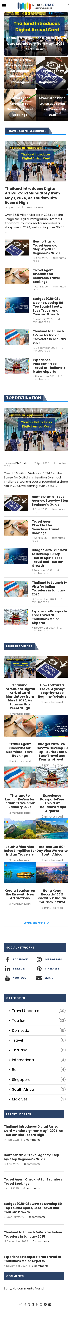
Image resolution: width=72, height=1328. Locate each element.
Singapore (39, 1079)
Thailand (39, 1050)
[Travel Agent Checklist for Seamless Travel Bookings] (17, 276)
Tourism (39, 1020)
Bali (39, 1069)
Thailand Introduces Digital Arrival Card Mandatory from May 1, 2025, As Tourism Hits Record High (32, 195)
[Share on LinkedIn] (37, 1304)
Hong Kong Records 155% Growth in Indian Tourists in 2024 (52, 896)
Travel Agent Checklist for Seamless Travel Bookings (46, 276)
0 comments (32, 1140)
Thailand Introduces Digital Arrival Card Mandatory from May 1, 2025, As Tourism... (36, 43)
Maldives (39, 1099)
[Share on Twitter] (29, 1304)
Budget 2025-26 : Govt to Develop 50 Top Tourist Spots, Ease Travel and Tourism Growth (48, 306)
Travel (39, 1040)
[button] (9, 66)
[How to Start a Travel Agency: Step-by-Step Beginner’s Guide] (17, 247)
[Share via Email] (49, 1304)
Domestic (39, 1030)
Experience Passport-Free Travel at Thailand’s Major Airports (49, 366)
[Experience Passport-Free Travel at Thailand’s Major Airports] (17, 366)
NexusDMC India (18, 463)
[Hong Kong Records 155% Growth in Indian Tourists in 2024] (52, 872)
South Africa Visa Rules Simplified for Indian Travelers (20, 851)
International (39, 1060)
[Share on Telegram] (45, 1304)
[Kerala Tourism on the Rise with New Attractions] (20, 872)
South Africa (39, 1089)
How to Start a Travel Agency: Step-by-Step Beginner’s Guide (46, 247)
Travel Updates (39, 1010)
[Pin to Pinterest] (33, 1304)
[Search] (68, 6)
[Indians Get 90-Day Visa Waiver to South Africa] (52, 828)
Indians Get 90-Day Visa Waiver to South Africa (52, 851)
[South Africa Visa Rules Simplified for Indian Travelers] (20, 828)
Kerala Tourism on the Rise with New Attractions (20, 894)
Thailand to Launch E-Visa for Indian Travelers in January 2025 (49, 337)
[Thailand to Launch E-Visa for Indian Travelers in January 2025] (17, 337)
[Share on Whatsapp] (41, 1304)
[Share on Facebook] (25, 1304)
